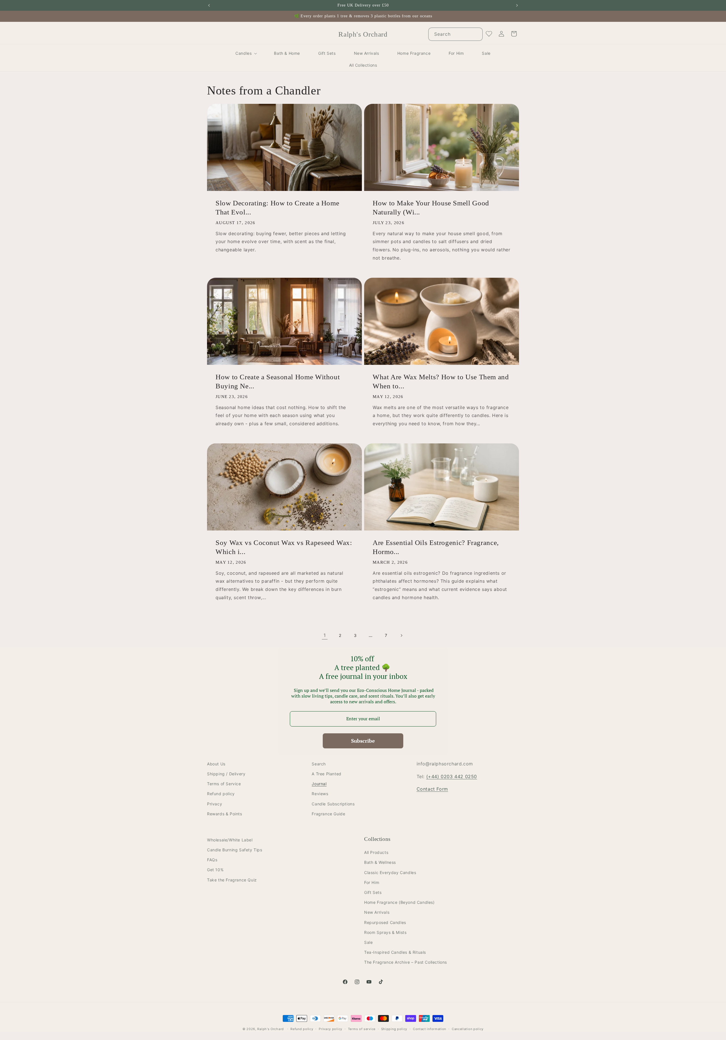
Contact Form (432, 789)
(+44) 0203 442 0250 (451, 776)
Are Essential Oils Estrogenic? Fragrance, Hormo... (436, 547)
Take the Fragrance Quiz (232, 879)
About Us (216, 763)
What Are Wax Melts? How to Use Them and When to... (441, 381)
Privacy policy (330, 1029)
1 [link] (325, 635)
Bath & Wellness (380, 862)
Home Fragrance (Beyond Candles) (399, 902)
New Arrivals (376, 912)
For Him (371, 882)
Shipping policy (394, 1029)
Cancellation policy (468, 1029)
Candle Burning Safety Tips (234, 849)
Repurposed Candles (385, 922)
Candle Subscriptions (333, 803)
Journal (319, 784)
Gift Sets (372, 892)
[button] (245, 53)
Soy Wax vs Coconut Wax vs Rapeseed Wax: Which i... (284, 547)
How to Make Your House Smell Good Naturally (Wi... (431, 207)
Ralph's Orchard (270, 1029)
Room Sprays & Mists (385, 932)
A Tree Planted (326, 773)
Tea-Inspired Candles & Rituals (395, 952)
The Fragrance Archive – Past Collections (405, 962)
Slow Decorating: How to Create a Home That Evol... (277, 207)
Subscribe (363, 740)
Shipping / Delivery (226, 773)
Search (319, 763)
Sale (368, 942)
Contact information (429, 1029)
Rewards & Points (224, 813)
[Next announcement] (517, 5)
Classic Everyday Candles (390, 872)
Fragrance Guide (328, 813)
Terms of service (361, 1029)
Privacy (214, 803)
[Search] (476, 34)
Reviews (320, 793)
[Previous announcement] (209, 5)
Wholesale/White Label (230, 839)
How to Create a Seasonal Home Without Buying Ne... (278, 381)
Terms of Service (224, 784)
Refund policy (221, 793)
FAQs (212, 860)
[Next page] (401, 635)
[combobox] (455, 34)
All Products (376, 852)
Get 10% (215, 870)
